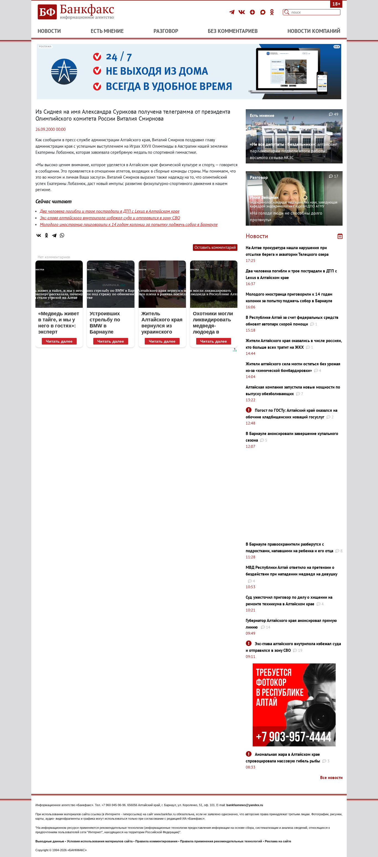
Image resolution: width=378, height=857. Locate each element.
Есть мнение (107, 31)
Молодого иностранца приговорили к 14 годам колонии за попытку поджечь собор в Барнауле (129, 224)
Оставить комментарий (215, 247)
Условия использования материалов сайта (100, 841)
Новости (49, 31)
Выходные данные (49, 841)
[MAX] (264, 12)
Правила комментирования (156, 841)
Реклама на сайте (278, 841)
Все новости (331, 777)
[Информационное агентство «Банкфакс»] (83, 12)
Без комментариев (233, 31)
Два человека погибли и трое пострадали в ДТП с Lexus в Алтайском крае (109, 211)
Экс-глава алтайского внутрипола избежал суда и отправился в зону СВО (110, 217)
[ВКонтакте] (242, 12)
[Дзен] (253, 12)
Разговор (166, 31)
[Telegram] (232, 12)
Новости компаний (314, 31)
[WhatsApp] (62, 235)
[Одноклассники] (272, 12)
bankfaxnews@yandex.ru (244, 805)
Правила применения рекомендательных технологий (221, 841)
